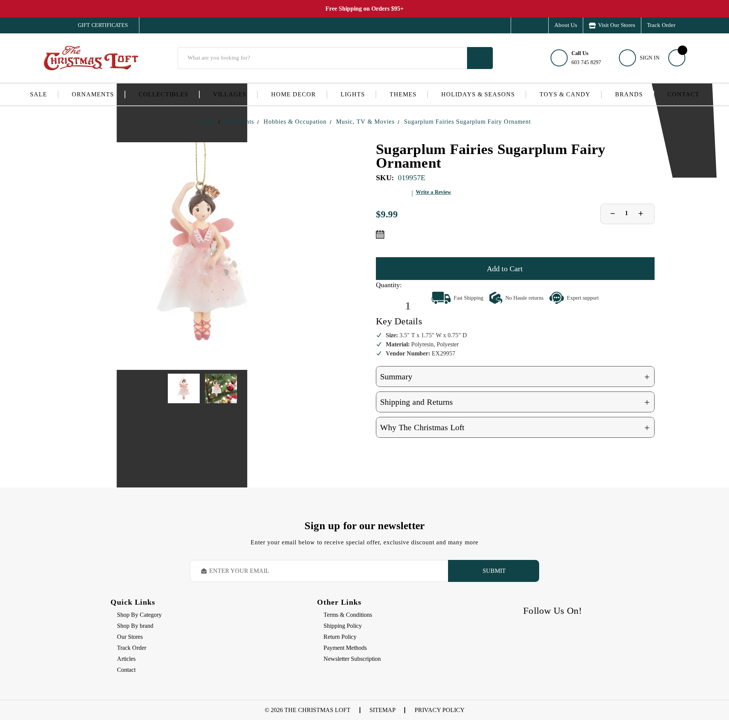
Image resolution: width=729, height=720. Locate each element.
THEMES (403, 94)
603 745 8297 (586, 57)
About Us (565, 25)
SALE (38, 94)
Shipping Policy (342, 626)
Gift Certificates (97, 25)
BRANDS (629, 94)
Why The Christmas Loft (515, 428)
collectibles (163, 94)
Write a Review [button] (433, 192)
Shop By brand (135, 626)
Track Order (661, 25)
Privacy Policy (440, 710)
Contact (683, 94)
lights (353, 94)
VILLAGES (229, 94)
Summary (515, 377)
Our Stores (130, 637)
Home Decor (293, 94)
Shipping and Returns (515, 402)
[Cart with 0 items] (676, 57)
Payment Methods (345, 648)
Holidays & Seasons (478, 94)
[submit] (480, 58)
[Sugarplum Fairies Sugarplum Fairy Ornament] (202, 256)
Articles (126, 659)
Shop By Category (139, 615)
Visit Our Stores (616, 25)
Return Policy (340, 637)
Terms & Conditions (347, 615)
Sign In (650, 58)
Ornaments (93, 94)
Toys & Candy (565, 94)
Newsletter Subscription (352, 659)
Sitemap (382, 710)
